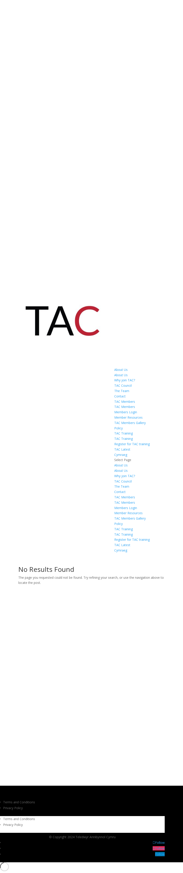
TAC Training (123, 433)
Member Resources (128, 417)
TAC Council (123, 385)
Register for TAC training (132, 444)
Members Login (125, 412)
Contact (120, 396)
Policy (118, 428)
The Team (121, 391)
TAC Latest (122, 449)
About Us (121, 370)
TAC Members (124, 401)
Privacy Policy (13, 808)
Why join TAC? (124, 380)
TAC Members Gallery (130, 423)
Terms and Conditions (19, 802)
